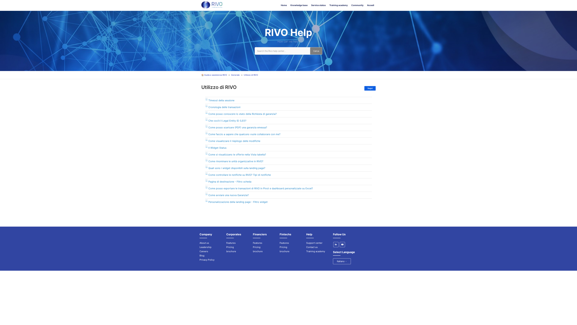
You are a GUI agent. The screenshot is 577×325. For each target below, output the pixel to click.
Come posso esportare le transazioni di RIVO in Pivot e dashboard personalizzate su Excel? (260, 188)
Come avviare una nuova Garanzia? (228, 195)
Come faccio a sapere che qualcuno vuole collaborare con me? (244, 134)
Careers (204, 251)
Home (284, 5)
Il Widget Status (217, 147)
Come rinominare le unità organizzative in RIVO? (235, 161)
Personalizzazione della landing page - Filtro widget (238, 201)
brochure (231, 251)
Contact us (312, 247)
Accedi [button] (370, 5)
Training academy (338, 5)
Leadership (205, 247)
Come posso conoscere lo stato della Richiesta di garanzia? (242, 113)
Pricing (230, 247)
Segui (370, 88)
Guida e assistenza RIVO (215, 75)
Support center (314, 242)
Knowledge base (299, 5)
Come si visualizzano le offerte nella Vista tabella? (237, 154)
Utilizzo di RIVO (251, 75)
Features (231, 242)
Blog (202, 255)
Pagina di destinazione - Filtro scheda (229, 181)
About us (204, 242)
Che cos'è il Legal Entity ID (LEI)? (227, 120)
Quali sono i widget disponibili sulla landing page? (236, 168)
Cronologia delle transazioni (224, 107)
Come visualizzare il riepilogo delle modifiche (234, 140)
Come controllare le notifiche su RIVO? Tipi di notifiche (239, 174)
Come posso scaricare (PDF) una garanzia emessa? (237, 127)
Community (357, 5)
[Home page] (211, 7)
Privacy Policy (207, 259)
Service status (318, 5)
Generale (235, 75)
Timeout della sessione (221, 100)
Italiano (341, 261)
